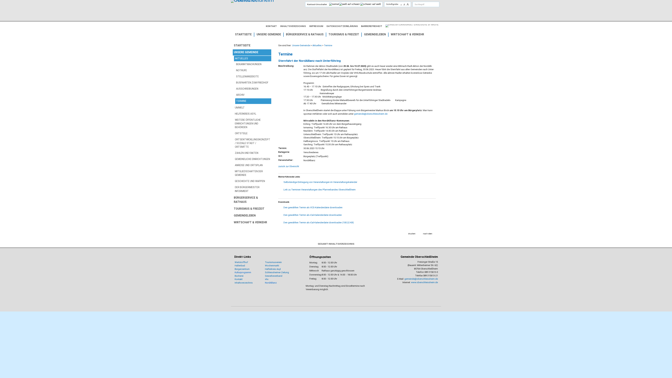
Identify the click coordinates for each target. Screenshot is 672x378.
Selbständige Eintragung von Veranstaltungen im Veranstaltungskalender (320, 182)
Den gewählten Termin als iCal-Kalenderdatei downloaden (313, 215)
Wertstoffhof (241, 262)
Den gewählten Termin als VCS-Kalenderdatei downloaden (313, 207)
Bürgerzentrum (242, 269)
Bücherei (239, 276)
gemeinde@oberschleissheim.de (370, 114)
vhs (266, 279)
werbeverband (275, 276)
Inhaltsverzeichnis (244, 282)
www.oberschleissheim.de (424, 282)
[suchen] (433, 4)
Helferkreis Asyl (273, 269)
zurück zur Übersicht (288, 166)
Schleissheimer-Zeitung (277, 272)
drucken (411, 234)
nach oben (427, 234)
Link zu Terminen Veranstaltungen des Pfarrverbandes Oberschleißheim (320, 189)
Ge (266, 276)
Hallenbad (240, 265)
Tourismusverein (273, 262)
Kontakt (239, 279)
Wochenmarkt (272, 265)
